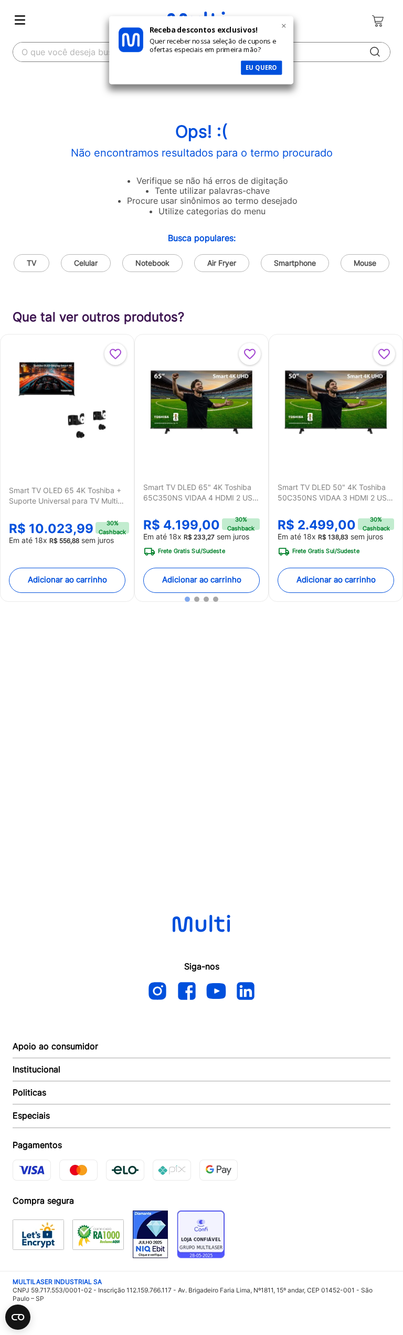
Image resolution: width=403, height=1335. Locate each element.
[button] (187, 599)
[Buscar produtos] (375, 52)
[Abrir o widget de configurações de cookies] (17, 1317)
